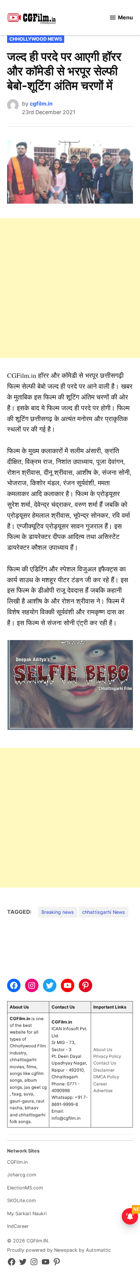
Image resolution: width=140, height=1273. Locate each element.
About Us (102, 1049)
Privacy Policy (107, 1056)
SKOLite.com (21, 1200)
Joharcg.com (21, 1175)
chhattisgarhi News (103, 912)
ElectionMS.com (25, 1188)
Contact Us (104, 1063)
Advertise (103, 1090)
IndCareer (18, 1226)
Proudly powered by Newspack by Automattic (59, 1250)
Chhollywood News (35, 39)
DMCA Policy (106, 1076)
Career (100, 1084)
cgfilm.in (41, 103)
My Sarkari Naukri (27, 1213)
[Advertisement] (70, 288)
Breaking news (57, 912)
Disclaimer (104, 1070)
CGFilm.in (17, 1162)
